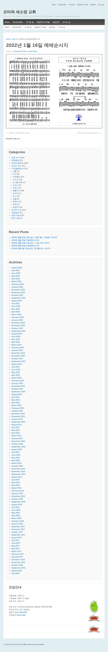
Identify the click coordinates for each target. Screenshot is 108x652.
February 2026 (17, 284)
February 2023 (17, 381)
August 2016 (16, 571)
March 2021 (16, 436)
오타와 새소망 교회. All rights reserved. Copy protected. (26, 644)
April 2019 (15, 485)
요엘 (14, 199)
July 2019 (15, 480)
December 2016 (18, 560)
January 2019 (17, 493)
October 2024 (17, 328)
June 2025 (15, 306)
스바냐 (15, 185)
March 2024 (16, 345)
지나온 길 (72, 4)
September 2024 (18, 331)
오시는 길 (101, 4)
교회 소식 (15, 39)
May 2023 (15, 372)
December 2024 (18, 323)
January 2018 (17, 524)
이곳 (21, 609)
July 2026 (15, 270)
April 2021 (15, 433)
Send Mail (21, 615)
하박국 (15, 202)
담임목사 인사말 (82, 4)
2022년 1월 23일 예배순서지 (88, 133)
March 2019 (16, 488)
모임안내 (93, 4)
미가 (14, 174)
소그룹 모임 (18, 182)
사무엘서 (16, 177)
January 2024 (17, 350)
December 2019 (18, 469)
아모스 (15, 188)
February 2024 (17, 347)
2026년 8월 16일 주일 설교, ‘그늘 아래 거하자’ (30, 243)
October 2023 (17, 358)
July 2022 (15, 397)
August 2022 (16, 394)
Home (54, 4)
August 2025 (16, 301)
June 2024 (15, 336)
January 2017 (17, 557)
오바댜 (15, 193)
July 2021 (15, 427)
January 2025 (17, 320)
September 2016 (18, 568)
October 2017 (17, 532)
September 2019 (18, 474)
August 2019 (16, 477)
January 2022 (17, 411)
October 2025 (17, 295)
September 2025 (18, 298)
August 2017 (16, 537)
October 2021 (17, 419)
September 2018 (18, 502)
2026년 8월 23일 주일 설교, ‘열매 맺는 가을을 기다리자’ (34, 237)
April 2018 (15, 515)
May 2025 (15, 309)
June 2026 (15, 273)
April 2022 (15, 403)
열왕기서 (16, 190)
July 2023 (15, 367)
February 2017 (17, 554)
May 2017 (15, 546)
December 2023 (18, 353)
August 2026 (16, 268)
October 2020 (17, 444)
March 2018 (16, 518)
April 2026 (15, 279)
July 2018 (15, 507)
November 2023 (18, 356)
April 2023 (15, 375)
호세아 (15, 207)
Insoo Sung (33, 51)
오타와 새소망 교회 (19, 12)
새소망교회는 (62, 4)
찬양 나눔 (15, 215)
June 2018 (15, 510)
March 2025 (16, 314)
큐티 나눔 (15, 218)
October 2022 (17, 389)
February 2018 (17, 521)
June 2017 (15, 543)
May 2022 (15, 400)
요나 (14, 196)
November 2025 (18, 292)
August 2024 (16, 334)
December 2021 (18, 414)
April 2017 (15, 548)
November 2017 (18, 529)
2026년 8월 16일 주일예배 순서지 (25, 246)
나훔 (14, 171)
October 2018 (17, 499)
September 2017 (18, 535)
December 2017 (18, 526)
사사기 (15, 179)
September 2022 (18, 392)
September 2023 (18, 361)
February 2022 (17, 408)
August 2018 (16, 504)
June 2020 (15, 455)
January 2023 (17, 383)
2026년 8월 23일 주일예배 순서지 (25, 240)
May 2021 (15, 430)
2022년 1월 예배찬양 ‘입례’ (19, 133)
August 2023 (16, 364)
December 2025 (18, 290)
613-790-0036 (21, 612)
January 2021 (17, 438)
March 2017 (16, 551)
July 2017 (15, 540)
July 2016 (15, 573)
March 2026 (16, 281)
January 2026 (17, 287)
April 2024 (15, 342)
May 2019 (15, 482)
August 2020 (16, 449)
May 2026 (15, 276)
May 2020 (15, 458)
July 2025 (15, 303)
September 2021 (18, 422)
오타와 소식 (16, 210)
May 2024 (15, 339)
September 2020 (18, 447)
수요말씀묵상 (17, 168)
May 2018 (15, 513)
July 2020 (15, 452)
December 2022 (18, 386)
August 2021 (16, 425)
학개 (14, 204)
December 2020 (18, 441)
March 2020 (16, 463)
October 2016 (17, 565)
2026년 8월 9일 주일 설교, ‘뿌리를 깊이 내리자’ (30, 248)
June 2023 (15, 369)
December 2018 (18, 496)
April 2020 (15, 460)
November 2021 (18, 416)
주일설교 (15, 213)
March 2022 (16, 405)
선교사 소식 (16, 166)
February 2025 (17, 317)
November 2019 (18, 471)
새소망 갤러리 (17, 163)
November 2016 (18, 562)
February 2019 (17, 491)
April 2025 (15, 312)
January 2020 (17, 466)
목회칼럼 (15, 160)
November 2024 (18, 325)
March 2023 (16, 378)
